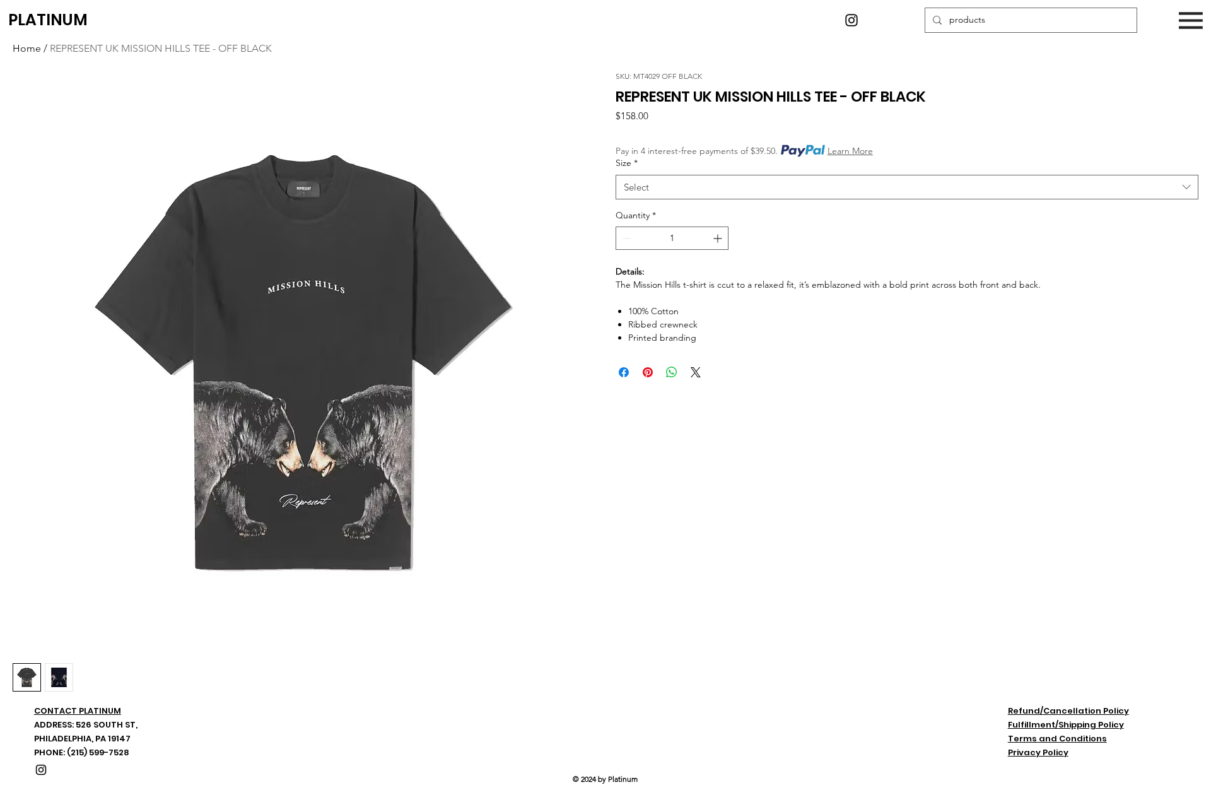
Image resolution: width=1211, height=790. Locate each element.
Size (627, 162)
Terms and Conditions (1057, 739)
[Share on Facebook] (623, 372)
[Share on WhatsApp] (671, 372)
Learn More (850, 150)
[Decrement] (625, 238)
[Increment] (719, 238)
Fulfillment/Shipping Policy (1066, 725)
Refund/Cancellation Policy (1068, 711)
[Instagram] (851, 20)
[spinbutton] (672, 238)
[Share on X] (695, 372)
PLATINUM (48, 20)
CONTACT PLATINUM (77, 711)
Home (27, 48)
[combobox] (907, 187)
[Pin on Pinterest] (647, 372)
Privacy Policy (1038, 752)
